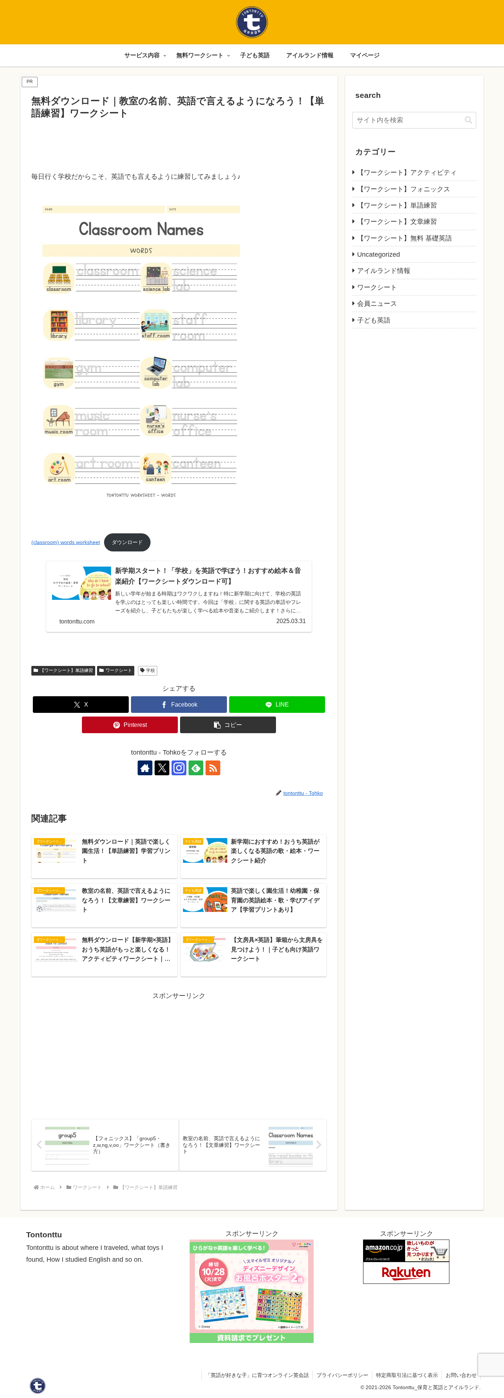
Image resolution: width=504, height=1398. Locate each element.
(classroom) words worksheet (65, 542)
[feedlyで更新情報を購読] (196, 767)
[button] (228, 725)
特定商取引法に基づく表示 (407, 1375)
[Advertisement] (179, 142)
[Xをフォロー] (162, 767)
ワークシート (119, 670)
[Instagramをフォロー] (179, 767)
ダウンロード (127, 542)
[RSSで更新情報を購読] (213, 767)
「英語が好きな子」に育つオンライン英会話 (257, 1375)
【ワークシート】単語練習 (66, 670)
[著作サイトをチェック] (145, 767)
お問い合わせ (461, 1375)
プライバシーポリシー (342, 1375)
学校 (150, 670)
